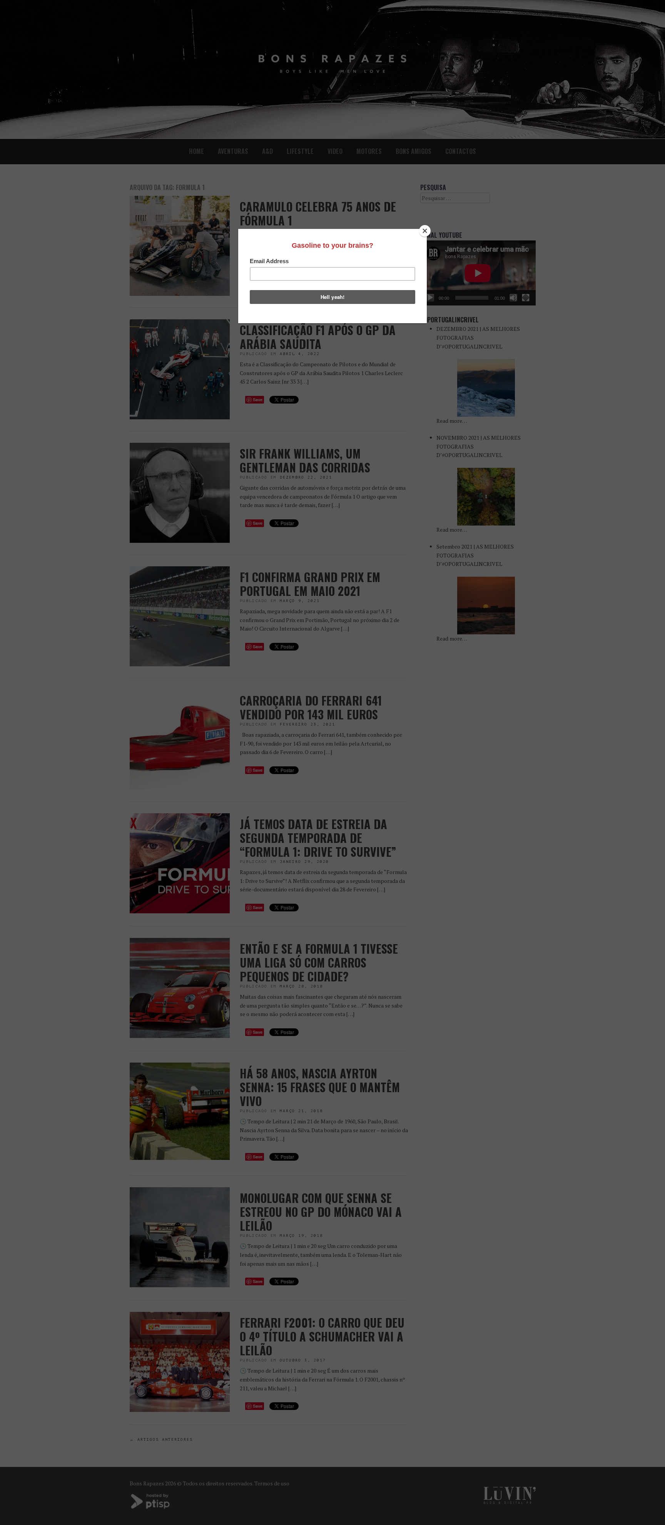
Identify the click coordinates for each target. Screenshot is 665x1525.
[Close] (425, 231)
